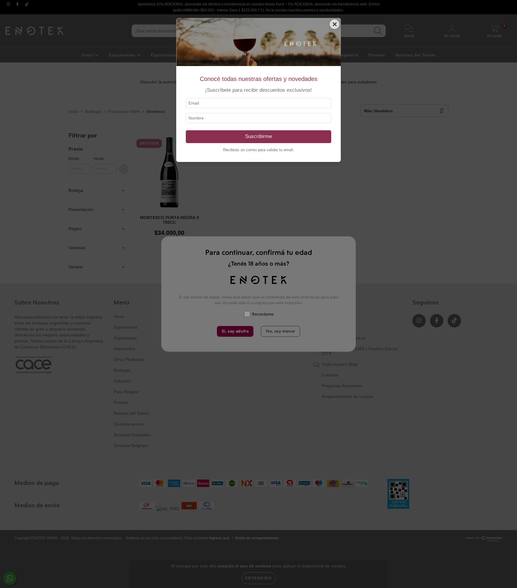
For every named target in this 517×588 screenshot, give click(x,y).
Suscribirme (258, 136)
